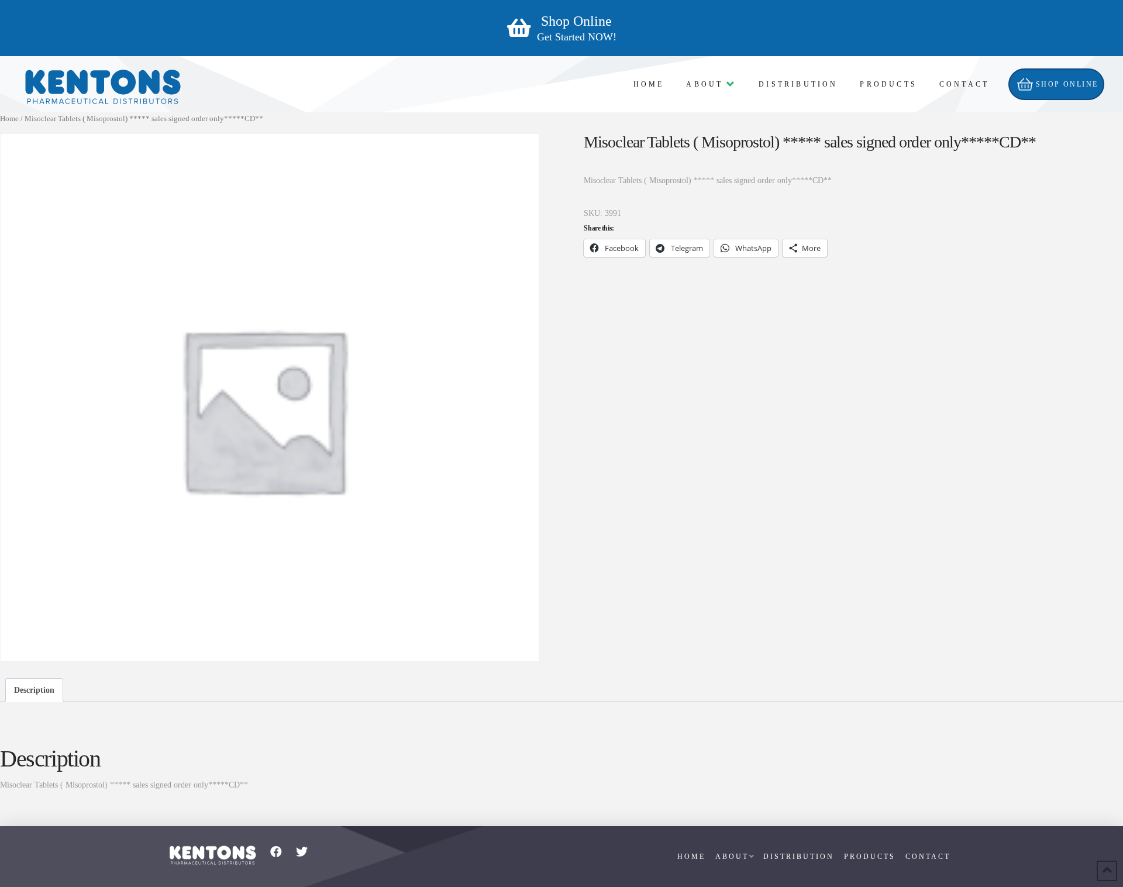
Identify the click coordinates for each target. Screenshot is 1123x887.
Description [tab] (34, 690)
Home (9, 119)
